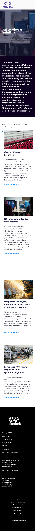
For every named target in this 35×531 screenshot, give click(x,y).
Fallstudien (5, 449)
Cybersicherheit (7, 439)
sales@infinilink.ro (9, 466)
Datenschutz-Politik (17, 507)
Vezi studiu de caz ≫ (12, 184)
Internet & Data (7, 442)
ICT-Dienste (6, 437)
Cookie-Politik (18, 510)
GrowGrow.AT (21, 520)
